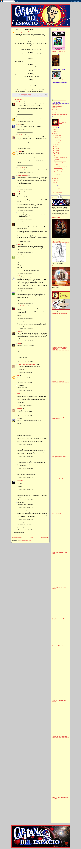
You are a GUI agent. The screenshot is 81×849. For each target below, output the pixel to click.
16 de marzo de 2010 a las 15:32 (25, 172)
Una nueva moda (58, 171)
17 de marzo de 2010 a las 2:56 (24, 390)
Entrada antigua (44, 537)
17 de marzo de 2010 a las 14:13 (25, 489)
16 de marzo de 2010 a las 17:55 (25, 288)
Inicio (31, 537)
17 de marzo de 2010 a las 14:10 (25, 477)
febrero (56, 174)
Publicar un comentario (19, 532)
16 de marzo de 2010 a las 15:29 (25, 165)
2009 (54, 178)
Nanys (18, 124)
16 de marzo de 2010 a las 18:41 (25, 303)
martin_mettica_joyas (22, 175)
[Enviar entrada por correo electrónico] (45, 94)
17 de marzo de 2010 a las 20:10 (25, 507)
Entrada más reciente (17, 537)
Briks (18, 418)
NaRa (18, 291)
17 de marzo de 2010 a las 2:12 (24, 372)
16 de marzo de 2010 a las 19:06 (25, 318)
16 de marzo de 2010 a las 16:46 (25, 252)
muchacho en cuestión (42, 95)
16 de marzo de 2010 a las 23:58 (25, 361)
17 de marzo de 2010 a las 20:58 (25, 519)
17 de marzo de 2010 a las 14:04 (25, 468)
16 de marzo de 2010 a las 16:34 (25, 219)
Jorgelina (19, 408)
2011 (54, 131)
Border (19, 254)
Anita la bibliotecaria (22, 306)
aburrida (19, 221)
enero (56, 176)
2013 (54, 129)
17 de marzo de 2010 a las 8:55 (24, 415)
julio (56, 144)
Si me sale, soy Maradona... (60, 166)
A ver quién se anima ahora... (61, 170)
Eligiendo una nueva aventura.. (61, 155)
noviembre (57, 137)
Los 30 (34, 95)
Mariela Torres (20, 134)
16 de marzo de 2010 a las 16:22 (25, 210)
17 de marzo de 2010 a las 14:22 (25, 499)
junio (56, 146)
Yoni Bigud (20, 480)
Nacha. (19, 244)
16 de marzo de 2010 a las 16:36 (25, 241)
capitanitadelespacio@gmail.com (59, 114)
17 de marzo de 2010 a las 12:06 (25, 456)
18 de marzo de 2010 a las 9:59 (24, 529)
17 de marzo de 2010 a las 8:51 (24, 405)
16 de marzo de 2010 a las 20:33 (25, 328)
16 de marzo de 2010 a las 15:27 (25, 148)
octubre (56, 139)
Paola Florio (20, 101)
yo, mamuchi (20, 116)
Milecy (19, 343)
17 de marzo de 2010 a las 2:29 (24, 382)
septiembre (57, 140)
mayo (56, 148)
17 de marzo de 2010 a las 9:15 (24, 444)
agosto (56, 142)
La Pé (18, 276)
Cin (18, 375)
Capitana (31, 95)
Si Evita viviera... (58, 168)
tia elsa (19, 331)
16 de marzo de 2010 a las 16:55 (25, 273)
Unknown (19, 151)
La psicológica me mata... (60, 161)
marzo (56, 152)
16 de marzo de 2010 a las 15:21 (25, 132)
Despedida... (57, 153)
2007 (54, 182)
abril (56, 150)
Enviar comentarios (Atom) (25, 540)
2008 (54, 180)
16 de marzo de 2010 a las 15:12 (25, 114)
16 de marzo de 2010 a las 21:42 (25, 340)
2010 (54, 133)
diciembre (57, 135)
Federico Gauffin (21, 167)
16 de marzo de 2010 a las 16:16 (25, 189)
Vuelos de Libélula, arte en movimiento (27, 364)
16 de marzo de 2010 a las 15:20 (25, 121)
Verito (18, 393)
